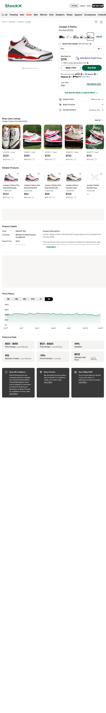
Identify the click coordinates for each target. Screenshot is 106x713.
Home (4, 22)
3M (16, 299)
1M (8, 299)
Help (88, 6)
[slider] (23, 68)
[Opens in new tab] (81, 74)
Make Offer (71, 67)
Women (43, 14)
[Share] (101, 22)
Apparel (78, 14)
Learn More (86, 77)
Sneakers (60, 14)
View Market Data (93, 84)
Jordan (28, 22)
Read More (51, 247)
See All (99, 36)
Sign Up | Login (98, 6)
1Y (41, 299)
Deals (29, 14)
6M (24, 299)
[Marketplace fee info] (88, 63)
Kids (51, 14)
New (22, 14)
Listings (74, 6)
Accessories (90, 14)
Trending (13, 14)
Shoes (69, 14)
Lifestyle (21, 22)
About (82, 6)
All (6, 14)
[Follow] (17, 174)
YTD (32, 299)
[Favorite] (96, 22)
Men (36, 14)
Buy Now (92, 67)
